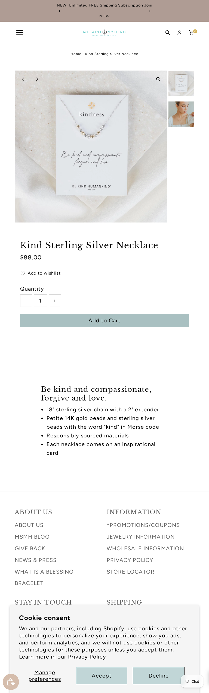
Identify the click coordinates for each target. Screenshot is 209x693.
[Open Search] (167, 32)
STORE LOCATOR (131, 571)
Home (75, 54)
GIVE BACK (30, 548)
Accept (102, 675)
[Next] (149, 11)
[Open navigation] (19, 33)
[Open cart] (191, 32)
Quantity (32, 288)
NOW (104, 16)
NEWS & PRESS (36, 560)
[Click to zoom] (158, 79)
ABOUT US (29, 525)
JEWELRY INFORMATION (141, 536)
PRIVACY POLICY (130, 560)
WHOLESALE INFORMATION (145, 548)
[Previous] (59, 11)
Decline (159, 675)
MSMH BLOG (32, 536)
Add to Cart (104, 320)
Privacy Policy (87, 656)
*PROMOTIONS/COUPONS (143, 525)
